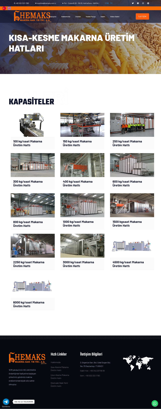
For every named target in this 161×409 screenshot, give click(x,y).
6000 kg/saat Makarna (28, 302)
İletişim (142, 16)
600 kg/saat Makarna (127, 181)
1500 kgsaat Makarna (127, 221)
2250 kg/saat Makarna (28, 262)
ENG (107, 3)
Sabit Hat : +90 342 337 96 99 (92, 370)
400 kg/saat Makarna (78, 181)
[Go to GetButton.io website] (6, 406)
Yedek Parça (90, 16)
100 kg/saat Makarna (27, 141)
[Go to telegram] (6, 402)
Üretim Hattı (21, 145)
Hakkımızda (65, 16)
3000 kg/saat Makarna (78, 262)
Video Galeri (114, 16)
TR (111, 3)
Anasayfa (52, 16)
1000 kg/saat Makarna (78, 221)
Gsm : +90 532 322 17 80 (90, 375)
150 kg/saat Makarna (77, 141)
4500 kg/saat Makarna (128, 262)
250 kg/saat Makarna (127, 141)
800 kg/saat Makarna (28, 222)
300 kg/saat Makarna (28, 181)
